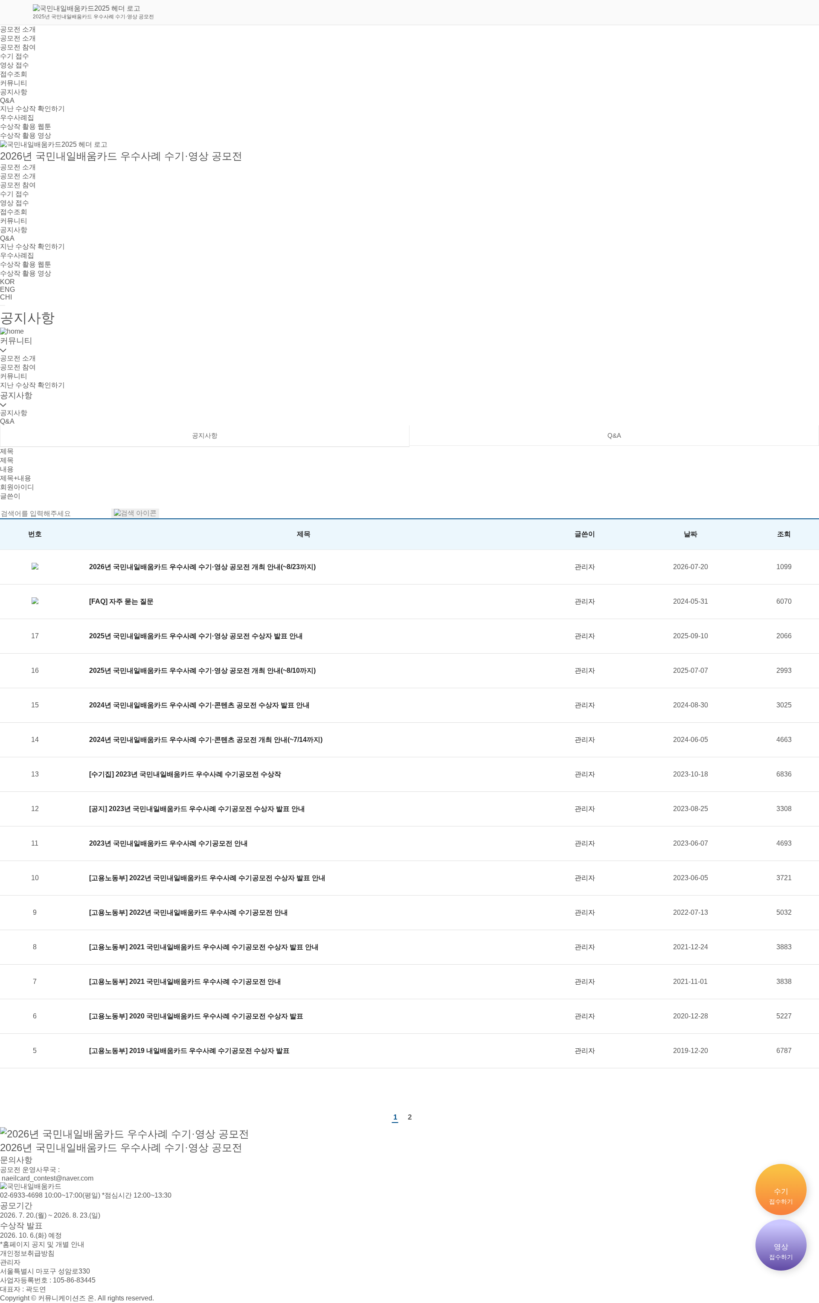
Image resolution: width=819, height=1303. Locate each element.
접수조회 (13, 74)
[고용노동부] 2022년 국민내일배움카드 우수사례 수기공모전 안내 (188, 912)
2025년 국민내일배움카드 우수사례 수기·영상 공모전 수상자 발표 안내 (196, 636)
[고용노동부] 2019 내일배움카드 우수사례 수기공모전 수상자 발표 (189, 1050)
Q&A (7, 100)
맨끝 (424, 1117)
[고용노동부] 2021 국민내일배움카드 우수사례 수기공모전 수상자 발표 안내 (204, 947)
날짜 (690, 534)
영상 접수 (14, 65)
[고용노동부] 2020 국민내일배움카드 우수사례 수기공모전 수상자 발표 (196, 1016)
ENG (7, 289)
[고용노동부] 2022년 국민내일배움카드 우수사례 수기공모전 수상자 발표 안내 (207, 877)
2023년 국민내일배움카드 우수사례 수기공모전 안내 (168, 843)
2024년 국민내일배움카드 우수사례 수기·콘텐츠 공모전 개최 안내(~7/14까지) (205, 739)
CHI (6, 297)
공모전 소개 (18, 29)
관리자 (10, 1262)
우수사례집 (17, 117)
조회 (784, 534)
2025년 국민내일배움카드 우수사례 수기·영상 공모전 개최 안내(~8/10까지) (202, 670)
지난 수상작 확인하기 (32, 108)
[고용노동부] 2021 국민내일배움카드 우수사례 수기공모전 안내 (185, 981)
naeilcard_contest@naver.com (46, 1178)
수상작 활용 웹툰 (25, 126)
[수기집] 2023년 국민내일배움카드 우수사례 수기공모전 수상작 (185, 774)
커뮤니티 (13, 83)
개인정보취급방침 (27, 1253)
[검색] (135, 513)
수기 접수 (14, 56)
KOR (7, 281)
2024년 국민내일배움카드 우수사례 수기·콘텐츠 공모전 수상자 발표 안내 (199, 705)
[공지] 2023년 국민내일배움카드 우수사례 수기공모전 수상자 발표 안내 (197, 808)
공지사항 (13, 92)
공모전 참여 (18, 47)
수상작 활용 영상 (25, 135)
